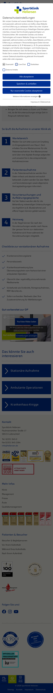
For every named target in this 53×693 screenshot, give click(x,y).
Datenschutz (45, 102)
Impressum (35, 102)
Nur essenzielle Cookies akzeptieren (26, 90)
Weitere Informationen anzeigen (25, 96)
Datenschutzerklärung (27, 53)
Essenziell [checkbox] (10, 64)
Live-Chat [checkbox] (22, 64)
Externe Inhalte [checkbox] (12, 70)
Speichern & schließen (26, 83)
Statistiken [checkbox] (35, 64)
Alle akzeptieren (26, 76)
